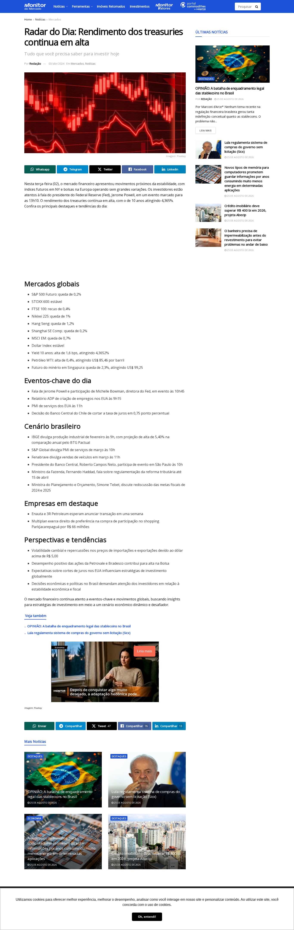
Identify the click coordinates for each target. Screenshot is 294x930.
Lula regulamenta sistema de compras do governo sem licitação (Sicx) (78, 633)
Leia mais (208, 129)
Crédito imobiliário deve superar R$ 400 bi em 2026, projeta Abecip (146, 856)
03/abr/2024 (56, 63)
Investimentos (140, 6)
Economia (34, 818)
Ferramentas (81, 6)
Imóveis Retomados (111, 6)
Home (28, 19)
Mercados (55, 19)
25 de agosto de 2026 (43, 802)
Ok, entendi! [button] (147, 916)
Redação (35, 63)
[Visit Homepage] (35, 6)
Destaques (35, 756)
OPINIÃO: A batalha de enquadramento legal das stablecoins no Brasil (79, 626)
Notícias (59, 6)
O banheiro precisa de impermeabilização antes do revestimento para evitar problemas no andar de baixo (246, 237)
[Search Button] (257, 6)
